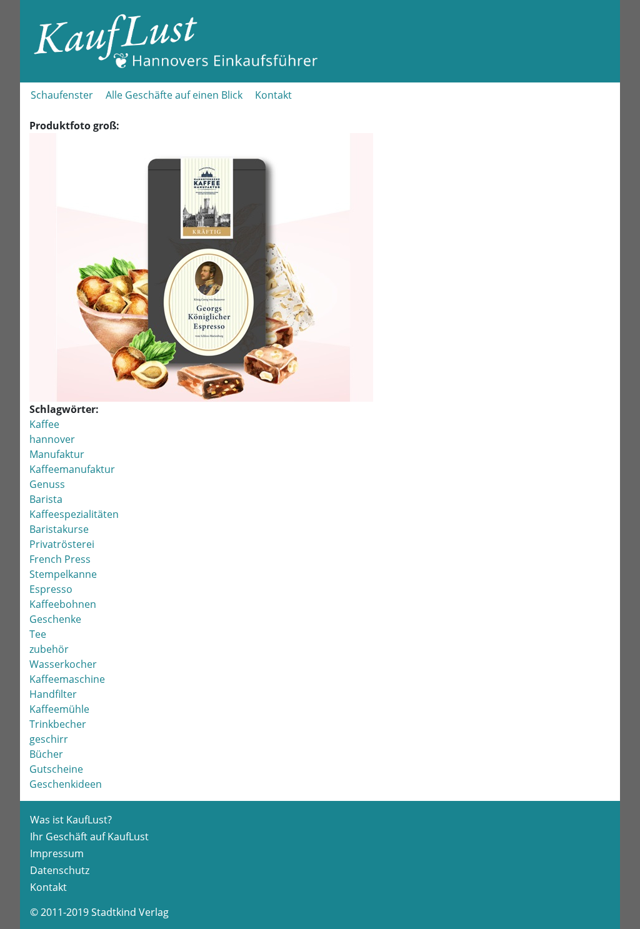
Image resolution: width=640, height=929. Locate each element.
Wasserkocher (63, 664)
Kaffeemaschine (67, 679)
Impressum (57, 853)
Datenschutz (59, 870)
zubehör (49, 649)
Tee (37, 634)
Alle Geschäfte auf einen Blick (174, 95)
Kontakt (273, 95)
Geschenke (55, 619)
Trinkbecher (57, 724)
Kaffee (44, 424)
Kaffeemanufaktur (72, 469)
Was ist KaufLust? (71, 820)
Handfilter (53, 694)
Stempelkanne (63, 574)
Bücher (46, 754)
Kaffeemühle (59, 709)
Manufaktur (56, 454)
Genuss (47, 484)
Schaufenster (62, 95)
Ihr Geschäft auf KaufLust (89, 836)
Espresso (50, 589)
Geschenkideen (65, 784)
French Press (60, 559)
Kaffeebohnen (62, 604)
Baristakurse (59, 529)
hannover (52, 439)
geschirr (48, 739)
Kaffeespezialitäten (74, 514)
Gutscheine (56, 769)
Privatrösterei (61, 544)
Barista (45, 499)
